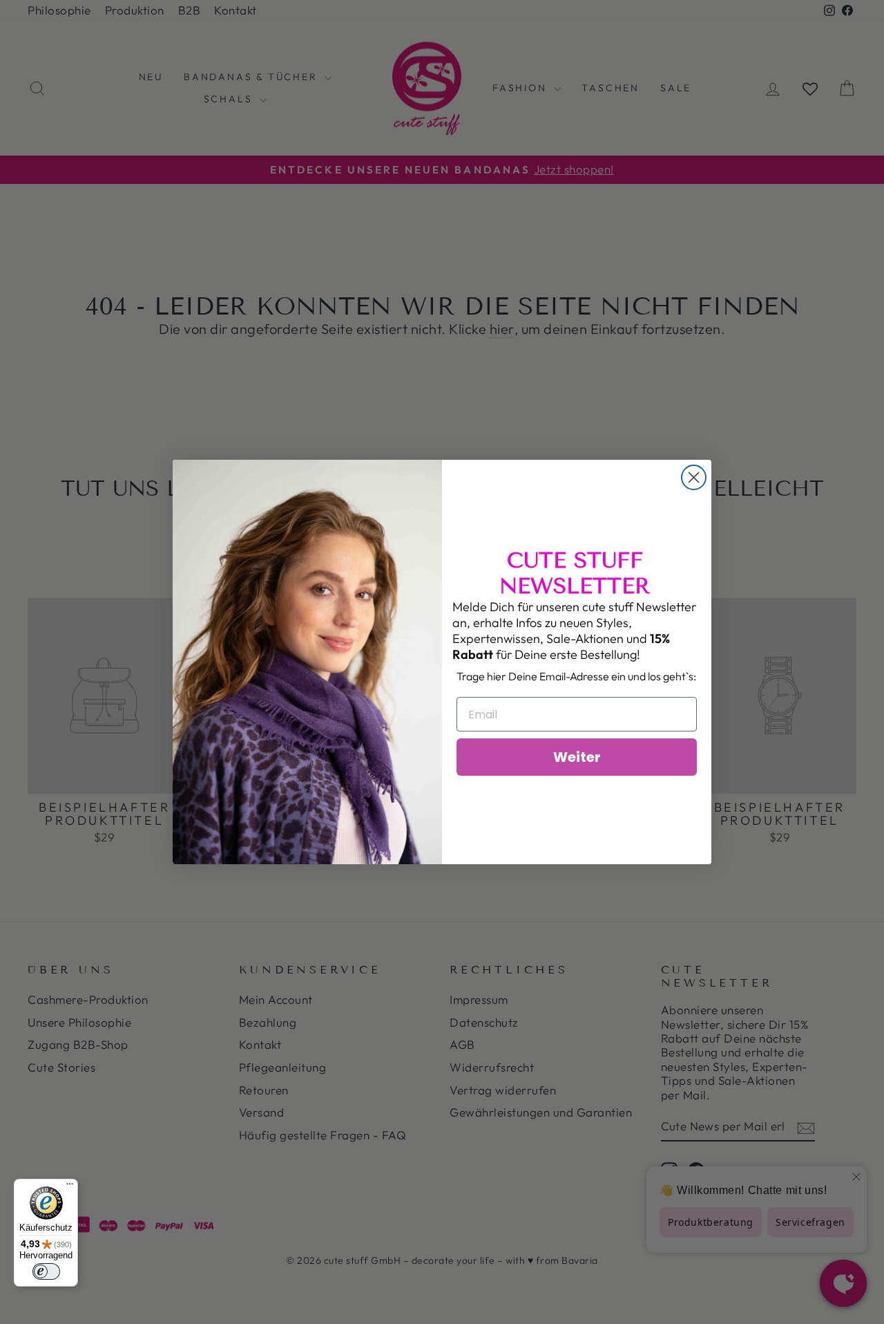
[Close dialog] (694, 477)
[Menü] (69, 1187)
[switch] (46, 1271)
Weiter (577, 757)
